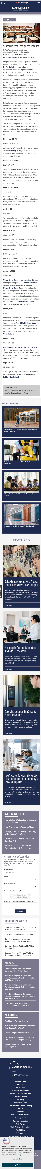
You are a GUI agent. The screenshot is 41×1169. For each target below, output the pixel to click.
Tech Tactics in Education (20, 1127)
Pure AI (21, 1109)
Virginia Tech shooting (25, 301)
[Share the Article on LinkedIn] (8, 19)
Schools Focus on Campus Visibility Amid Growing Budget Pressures (19, 954)
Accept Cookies (17, 1165)
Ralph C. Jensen (11, 57)
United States (8, 334)
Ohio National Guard (28, 323)
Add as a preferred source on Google (23, 3)
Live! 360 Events (20, 1096)
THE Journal (20, 1133)
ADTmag (20, 1084)
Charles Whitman (30, 283)
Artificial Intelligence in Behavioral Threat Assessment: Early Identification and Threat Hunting (20, 978)
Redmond (20, 1112)
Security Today (20, 1118)
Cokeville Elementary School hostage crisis (20, 347)
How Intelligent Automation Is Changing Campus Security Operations (20, 821)
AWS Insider (20, 1087)
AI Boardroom (20, 1081)
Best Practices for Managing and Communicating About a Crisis (17, 1004)
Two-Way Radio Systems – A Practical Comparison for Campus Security (19, 1038)
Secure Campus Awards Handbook (18, 1033)
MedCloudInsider (20, 1103)
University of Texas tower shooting (17, 280)
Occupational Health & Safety (20, 1106)
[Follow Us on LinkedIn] (2, 4)
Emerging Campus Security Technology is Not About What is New (20, 833)
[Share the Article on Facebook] (4, 19)
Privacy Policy (19, 891)
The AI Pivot (20, 1130)
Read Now (8, 605)
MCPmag (20, 1099)
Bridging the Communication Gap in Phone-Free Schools (20, 649)
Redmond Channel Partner (20, 1115)
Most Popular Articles (16, 921)
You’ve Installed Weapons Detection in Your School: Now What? (20, 1027)
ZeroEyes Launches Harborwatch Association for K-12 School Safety (18, 847)
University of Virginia (16, 150)
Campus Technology (20, 1090)
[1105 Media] (20, 1075)
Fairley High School (11, 377)
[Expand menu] (39, 3)
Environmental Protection (20, 1093)
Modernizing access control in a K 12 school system (19, 1045)
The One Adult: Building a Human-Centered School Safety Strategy (18, 970)
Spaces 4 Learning (20, 1121)
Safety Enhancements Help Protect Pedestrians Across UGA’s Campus (21, 583)
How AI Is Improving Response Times (19, 827)
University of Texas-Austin (13, 288)
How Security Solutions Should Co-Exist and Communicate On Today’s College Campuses (21, 779)
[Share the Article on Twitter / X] (11, 19)
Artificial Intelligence (15, 814)
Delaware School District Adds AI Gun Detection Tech (19, 840)
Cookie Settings (17, 1159)
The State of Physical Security (16, 1021)
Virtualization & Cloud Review (20, 1136)
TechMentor (20, 1124)
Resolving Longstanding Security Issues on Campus (20, 713)
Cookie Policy (17, 1155)
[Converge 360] (20, 1066)
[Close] (31, 1139)
